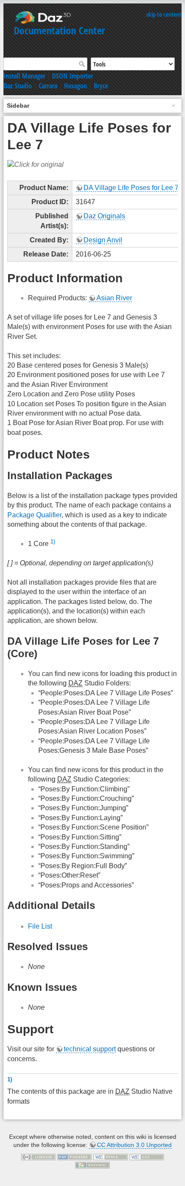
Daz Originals (104, 216)
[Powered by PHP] (74, 1156)
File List (40, 926)
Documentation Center (59, 30)
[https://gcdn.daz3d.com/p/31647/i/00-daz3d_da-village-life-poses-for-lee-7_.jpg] (35, 164)
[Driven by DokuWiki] (92, 1165)
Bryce (101, 86)
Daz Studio (17, 86)
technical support (90, 1049)
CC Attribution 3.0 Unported (134, 1144)
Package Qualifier (34, 515)
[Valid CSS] (147, 1156)
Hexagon (75, 86)
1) (52, 541)
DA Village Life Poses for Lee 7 (131, 187)
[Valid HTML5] (110, 1156)
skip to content (164, 14)
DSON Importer (72, 76)
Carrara (48, 86)
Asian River (114, 298)
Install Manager (24, 76)
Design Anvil (102, 240)
